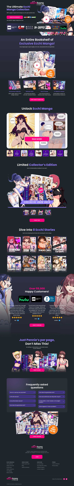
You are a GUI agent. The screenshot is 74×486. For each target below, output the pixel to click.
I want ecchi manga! (15, 17)
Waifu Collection (10, 469)
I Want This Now (37, 436)
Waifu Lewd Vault (25, 463)
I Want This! (37, 220)
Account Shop (40, 463)
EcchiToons (9, 467)
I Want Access (37, 370)
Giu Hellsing (9, 471)
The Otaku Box (10, 463)
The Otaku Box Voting (41, 465)
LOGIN (37, 457)
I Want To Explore (37, 325)
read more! (37, 139)
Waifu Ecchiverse (25, 467)
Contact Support (41, 469)
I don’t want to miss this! (37, 99)
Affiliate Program (40, 467)
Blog (23, 465)
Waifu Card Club (10, 465)
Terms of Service (55, 463)
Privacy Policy (55, 465)
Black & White (10, 472)
